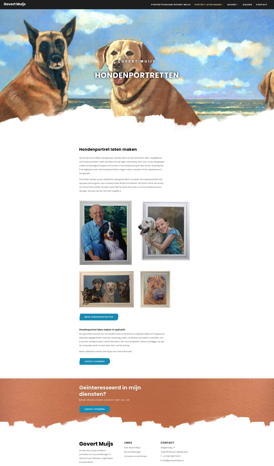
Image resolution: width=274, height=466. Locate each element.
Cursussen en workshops (135, 456)
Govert (232, 5)
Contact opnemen (95, 361)
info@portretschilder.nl (173, 460)
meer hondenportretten (99, 317)
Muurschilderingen (132, 452)
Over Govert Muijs (132, 447)
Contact (261, 5)
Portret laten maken (207, 5)
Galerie (247, 5)
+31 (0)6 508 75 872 (172, 456)
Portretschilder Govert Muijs (171, 5)
